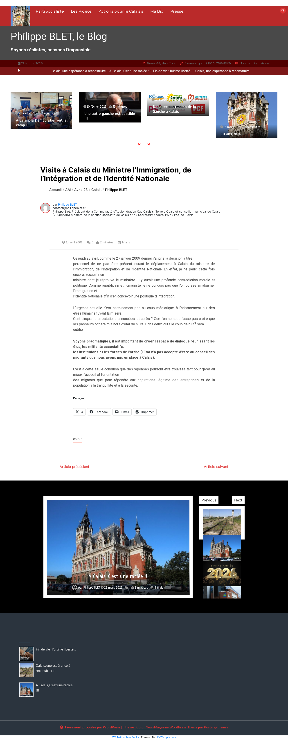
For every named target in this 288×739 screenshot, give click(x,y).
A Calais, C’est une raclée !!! (121, 71)
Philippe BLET (67, 204)
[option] (70, 70)
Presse (177, 11)
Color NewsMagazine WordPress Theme (166, 727)
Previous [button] (209, 500)
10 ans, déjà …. (233, 134)
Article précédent (74, 466)
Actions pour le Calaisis (121, 11)
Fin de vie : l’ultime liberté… (164, 71)
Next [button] (238, 500)
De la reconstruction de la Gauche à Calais (174, 109)
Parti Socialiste (50, 11)
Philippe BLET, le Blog (59, 36)
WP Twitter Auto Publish (126, 737)
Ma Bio (156, 11)
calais (77, 439)
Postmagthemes (216, 727)
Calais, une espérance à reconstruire (70, 71)
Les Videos (81, 11)
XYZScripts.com (166, 737)
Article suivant (216, 466)
